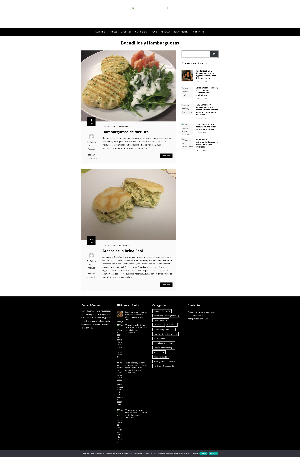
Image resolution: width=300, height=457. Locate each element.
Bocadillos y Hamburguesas (114, 126)
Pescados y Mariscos (164, 343)
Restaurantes (160, 357)
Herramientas (181, 32)
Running (100, 32)
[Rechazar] (297, 453)
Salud (154, 32)
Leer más (166, 155)
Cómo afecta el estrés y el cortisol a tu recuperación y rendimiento (207, 91)
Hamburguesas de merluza (125, 131)
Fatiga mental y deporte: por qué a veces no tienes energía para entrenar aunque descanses (207, 110)
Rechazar (213, 453)
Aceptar (203, 453)
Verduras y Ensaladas (164, 366)
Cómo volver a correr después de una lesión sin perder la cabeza (206, 127)
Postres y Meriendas (163, 347)
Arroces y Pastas (162, 311)
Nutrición (141, 32)
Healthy (158, 334)
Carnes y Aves (161, 320)
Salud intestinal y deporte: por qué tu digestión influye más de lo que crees (206, 74)
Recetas (165, 32)
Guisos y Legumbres (164, 329)
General (171, 325)
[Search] (214, 54)
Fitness (113, 32)
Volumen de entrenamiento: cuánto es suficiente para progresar (207, 143)
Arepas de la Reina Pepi (122, 250)
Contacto (199, 32)
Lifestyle (126, 32)
